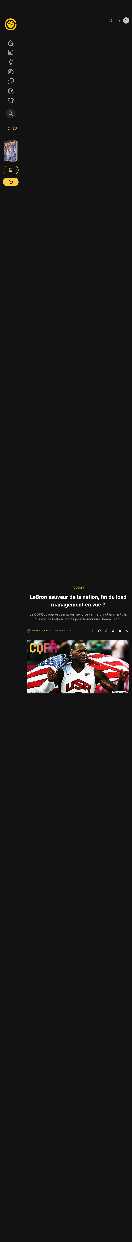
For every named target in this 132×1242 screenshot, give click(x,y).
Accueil (11, 43)
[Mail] (120, 630)
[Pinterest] (106, 630)
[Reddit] (113, 630)
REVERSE (11, 91)
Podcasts (11, 71)
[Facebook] (92, 630)
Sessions (11, 81)
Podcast (78, 587)
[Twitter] (15, 129)
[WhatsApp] (99, 630)
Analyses (11, 62)
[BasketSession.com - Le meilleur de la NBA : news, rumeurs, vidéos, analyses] (11, 24)
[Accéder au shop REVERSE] (118, 20)
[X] (126, 630)
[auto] (110, 20)
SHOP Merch (11, 100)
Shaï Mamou (42, 631)
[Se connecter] (126, 20)
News (11, 52)
